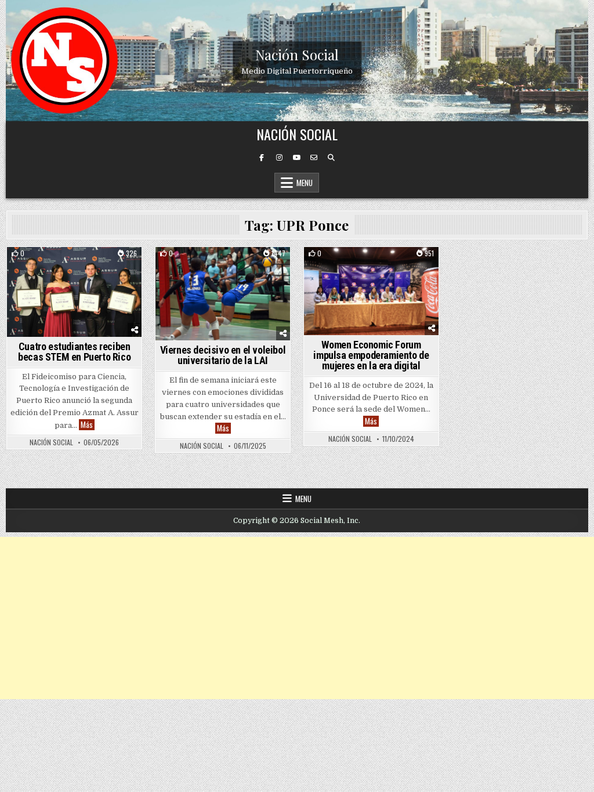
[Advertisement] (297, 618)
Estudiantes (102, 267)
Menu (304, 182)
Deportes (213, 267)
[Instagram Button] (279, 157)
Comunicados (48, 267)
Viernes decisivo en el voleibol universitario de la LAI (223, 355)
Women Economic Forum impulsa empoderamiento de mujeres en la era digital (371, 355)
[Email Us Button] (313, 157)
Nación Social (297, 54)
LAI (243, 267)
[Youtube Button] (296, 157)
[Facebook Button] (261, 157)
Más (88, 424)
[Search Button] (331, 157)
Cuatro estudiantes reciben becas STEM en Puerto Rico (74, 351)
